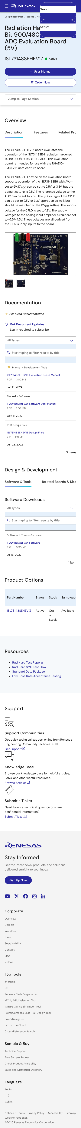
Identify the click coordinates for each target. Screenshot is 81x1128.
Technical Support (16, 1051)
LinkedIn (43, 896)
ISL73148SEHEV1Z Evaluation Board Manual (33, 375)
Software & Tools (18, 482)
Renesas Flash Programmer (21, 994)
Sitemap (71, 1113)
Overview (10, 918)
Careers (9, 924)
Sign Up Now (18, 880)
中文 (7, 1095)
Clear (43, 15)
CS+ (7, 988)
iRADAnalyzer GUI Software (23, 542)
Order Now (42, 82)
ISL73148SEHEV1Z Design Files (25, 432)
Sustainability (13, 943)
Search (58, 6)
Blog (7, 956)
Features (41, 132)
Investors (10, 931)
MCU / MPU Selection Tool (20, 1000)
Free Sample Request (18, 1057)
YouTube (7, 896)
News (8, 937)
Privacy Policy (36, 1113)
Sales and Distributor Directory (23, 1069)
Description (14, 132)
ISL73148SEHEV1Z (19, 611)
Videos (9, 962)
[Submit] (44, 21)
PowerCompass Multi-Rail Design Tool (28, 1012)
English (9, 1089)
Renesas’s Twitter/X (16, 896)
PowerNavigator (14, 1019)
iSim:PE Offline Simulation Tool (23, 1006)
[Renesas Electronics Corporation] (23, 6)
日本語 (9, 1102)
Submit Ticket (14, 817)
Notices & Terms (15, 1113)
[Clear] (43, 33)
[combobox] (58, 29)
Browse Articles (15, 783)
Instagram (34, 896)
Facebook (25, 896)
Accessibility (55, 1113)
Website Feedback (16, 1117)
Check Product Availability (20, 1063)
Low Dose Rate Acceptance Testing (36, 676)
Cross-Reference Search (20, 1031)
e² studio (10, 981)
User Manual (42, 71)
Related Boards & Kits (59, 482)
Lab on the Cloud (15, 1025)
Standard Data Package (28, 671)
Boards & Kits (34, 16)
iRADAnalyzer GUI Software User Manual (31, 403)
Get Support (13, 749)
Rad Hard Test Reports (28, 662)
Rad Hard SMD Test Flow (29, 667)
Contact (10, 949)
